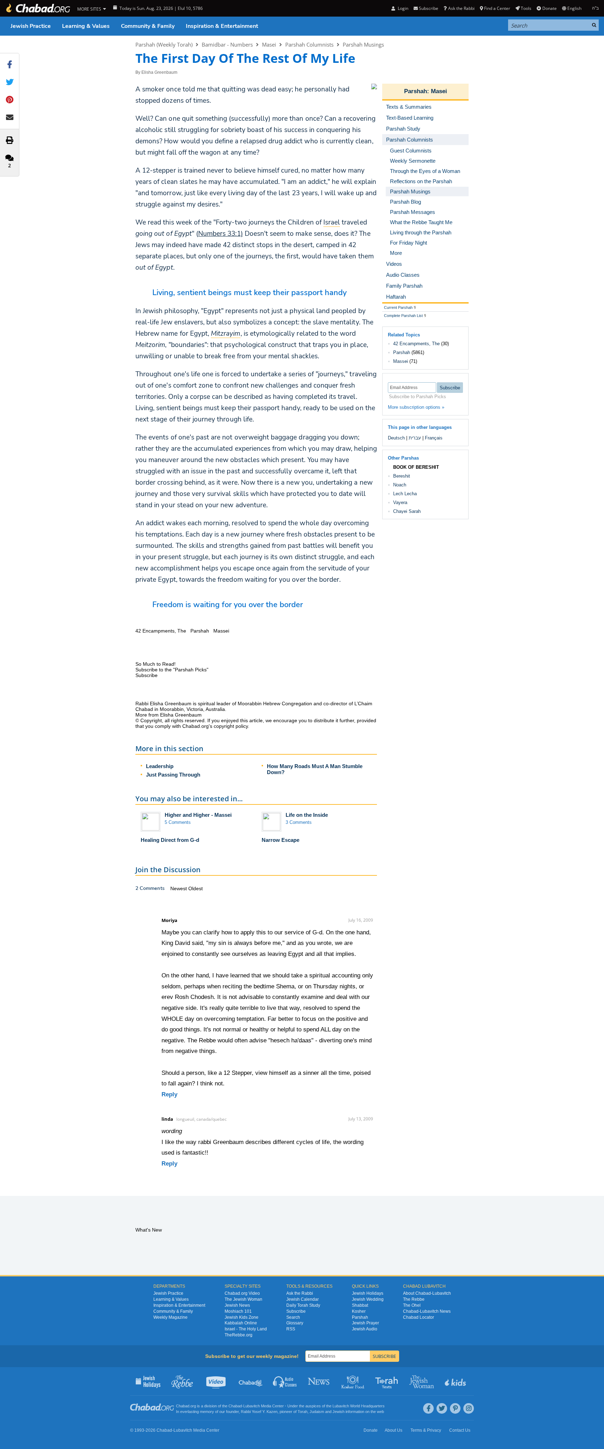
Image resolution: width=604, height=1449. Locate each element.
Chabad (235, 1406)
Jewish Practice (31, 26)
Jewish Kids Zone (241, 1317)
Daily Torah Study (303, 1305)
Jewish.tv (217, 1381)
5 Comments (178, 822)
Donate (549, 8)
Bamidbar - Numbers (227, 44)
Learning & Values (86, 26)
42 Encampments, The (416, 343)
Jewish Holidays (367, 1293)
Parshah (415, 91)
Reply (169, 1094)
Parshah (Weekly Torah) (164, 44)
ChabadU (251, 1381)
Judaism (317, 1411)
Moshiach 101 (238, 1311)
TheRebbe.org (238, 1335)
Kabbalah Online (241, 1323)
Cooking (353, 1381)
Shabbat (360, 1305)
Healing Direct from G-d (170, 840)
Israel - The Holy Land (246, 1329)
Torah (302, 1411)
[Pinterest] (455, 1408)
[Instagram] (468, 1408)
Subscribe (296, 1311)
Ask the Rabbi (461, 8)
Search (293, 1317)
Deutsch (396, 438)
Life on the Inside (307, 815)
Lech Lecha (405, 493)
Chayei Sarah (407, 511)
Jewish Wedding (368, 1299)
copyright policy (231, 726)
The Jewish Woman (243, 1299)
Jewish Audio (364, 1329)
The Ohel (412, 1305)
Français (434, 438)
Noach (399, 484)
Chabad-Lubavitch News (427, 1311)
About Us (393, 1430)
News (319, 1381)
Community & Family (148, 26)
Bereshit (401, 476)
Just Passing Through (173, 775)
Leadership (159, 766)
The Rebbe (414, 1299)
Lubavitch (251, 1406)
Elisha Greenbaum (159, 72)
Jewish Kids (456, 1381)
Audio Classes (285, 1381)
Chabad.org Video (242, 1293)
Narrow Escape (280, 840)
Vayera (400, 502)
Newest (179, 888)
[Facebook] (428, 1408)
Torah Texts (388, 1381)
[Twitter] (442, 1408)
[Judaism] (37, 8)
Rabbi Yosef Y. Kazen (259, 1411)
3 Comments (299, 822)
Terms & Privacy (425, 1430)
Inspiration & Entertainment (222, 26)
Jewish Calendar (302, 1299)
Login (402, 8)
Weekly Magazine (170, 1317)
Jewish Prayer (365, 1323)
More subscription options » (416, 407)
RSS (290, 1329)
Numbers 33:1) (220, 233)
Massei (400, 361)
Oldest (195, 888)
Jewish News (237, 1305)
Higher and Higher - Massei (198, 815)
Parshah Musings (363, 44)
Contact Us (459, 1430)
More (396, 253)
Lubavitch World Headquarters (358, 1406)
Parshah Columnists (309, 44)
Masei (269, 44)
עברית (415, 438)
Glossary (294, 1323)
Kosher (359, 1311)
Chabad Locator (418, 1317)
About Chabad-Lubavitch (427, 1293)
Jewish (338, 1411)
